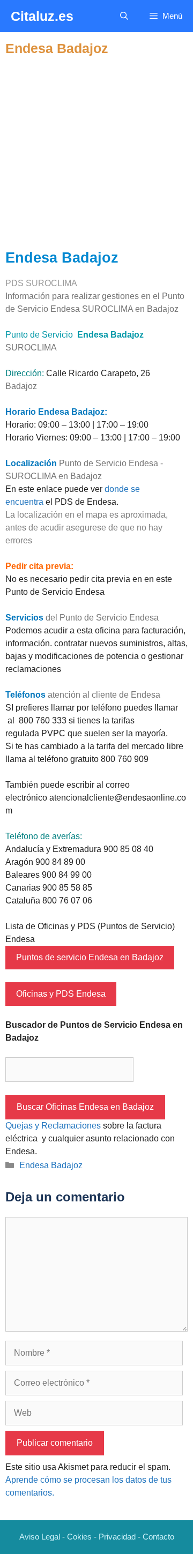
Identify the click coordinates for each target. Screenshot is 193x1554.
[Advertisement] (96, 152)
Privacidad (117, 1536)
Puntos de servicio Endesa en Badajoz (90, 957)
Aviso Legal (39, 1536)
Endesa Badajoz (51, 1165)
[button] (124, 16)
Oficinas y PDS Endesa (61, 993)
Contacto (158, 1536)
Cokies (79, 1536)
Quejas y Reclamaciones (53, 1125)
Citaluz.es (42, 16)
